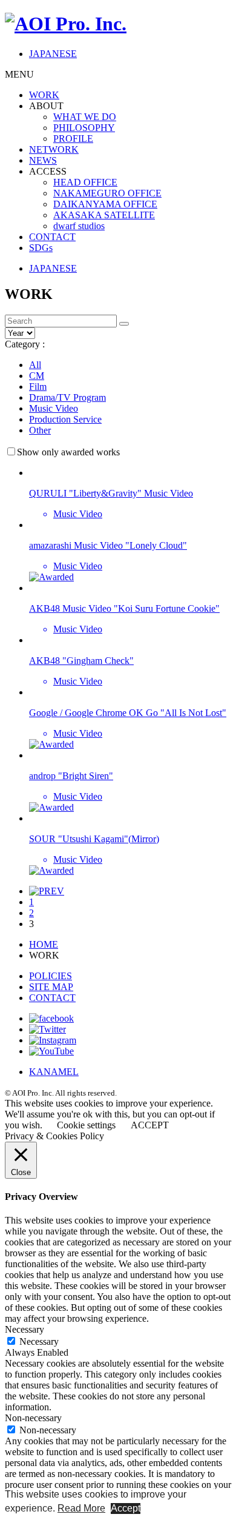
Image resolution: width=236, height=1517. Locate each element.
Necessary (39, 1341)
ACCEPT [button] (150, 1125)
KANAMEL (54, 1072)
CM (36, 375)
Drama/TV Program (67, 397)
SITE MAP (51, 987)
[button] (124, 324)
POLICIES (50, 976)
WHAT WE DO (84, 117)
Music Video (53, 408)
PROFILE (73, 138)
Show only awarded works (68, 452)
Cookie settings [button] (86, 1125)
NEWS (43, 160)
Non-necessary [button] (33, 1418)
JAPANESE (53, 54)
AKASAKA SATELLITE (104, 215)
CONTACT (52, 237)
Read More (81, 1508)
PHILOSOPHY (84, 127)
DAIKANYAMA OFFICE (105, 204)
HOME (43, 944)
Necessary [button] (24, 1329)
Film (38, 386)
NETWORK (54, 149)
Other (40, 430)
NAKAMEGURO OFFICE (107, 193)
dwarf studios (79, 226)
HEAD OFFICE (85, 182)
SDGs (41, 248)
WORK (44, 95)
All (35, 365)
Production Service (65, 419)
